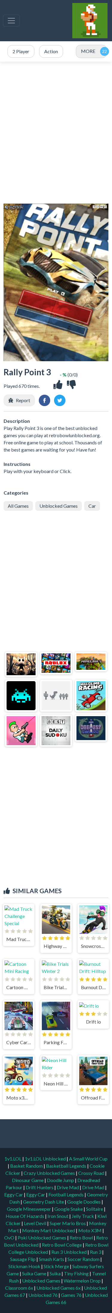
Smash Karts (52, 1259)
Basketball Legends (66, 1166)
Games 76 (71, 1295)
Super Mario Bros (68, 1223)
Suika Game (34, 1273)
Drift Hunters (40, 1187)
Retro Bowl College (62, 1245)
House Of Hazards (25, 1216)
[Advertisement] (56, 133)
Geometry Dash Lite (44, 1201)
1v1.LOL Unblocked (46, 1158)
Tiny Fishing (77, 1273)
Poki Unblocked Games (42, 1237)
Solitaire (95, 1209)
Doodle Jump (61, 1180)
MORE (88, 51)
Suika (56, 1273)
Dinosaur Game (28, 1180)
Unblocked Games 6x (58, 1288)
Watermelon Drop (83, 1280)
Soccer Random (83, 1259)
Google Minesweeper (29, 1209)
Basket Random (27, 1166)
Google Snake (69, 1209)
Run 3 (96, 1252)
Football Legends (66, 1194)
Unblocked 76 (43, 1295)
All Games (18, 506)
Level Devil (35, 1223)
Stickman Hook (24, 1266)
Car (92, 506)
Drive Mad (68, 1187)
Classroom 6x (19, 1288)
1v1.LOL (13, 1158)
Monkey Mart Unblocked (49, 1230)
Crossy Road (91, 1173)
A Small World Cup (88, 1158)
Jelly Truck (83, 1216)
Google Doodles (84, 1201)
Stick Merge (57, 1266)
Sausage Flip (23, 1259)
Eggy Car (14, 1194)
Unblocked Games (58, 506)
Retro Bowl (82, 1237)
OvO (9, 1237)
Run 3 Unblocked (69, 1252)
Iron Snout (58, 1216)
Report (23, 400)
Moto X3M (90, 1230)
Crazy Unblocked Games (50, 1173)
